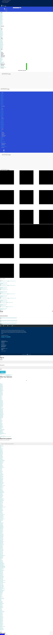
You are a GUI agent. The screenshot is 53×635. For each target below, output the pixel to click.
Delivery (1, 447)
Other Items (1, 426)
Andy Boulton (1, 451)
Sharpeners (2, 137)
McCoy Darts (2, 97)
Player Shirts (1, 610)
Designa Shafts (2, 111)
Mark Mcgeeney (1, 479)
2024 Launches (1, 620)
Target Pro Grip (1, 575)
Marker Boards (1, 430)
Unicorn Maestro (1, 515)
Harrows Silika (1, 537)
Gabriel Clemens (1, 462)
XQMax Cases (1, 619)
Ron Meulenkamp (1, 491)
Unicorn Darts (2, 102)
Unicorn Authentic (2, 549)
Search (20, 7)
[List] (26, 277)
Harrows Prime (1, 535)
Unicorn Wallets (1, 618)
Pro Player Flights (1, 408)
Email (1, 359)
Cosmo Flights (2, 120)
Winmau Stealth (1, 557)
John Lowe (1, 469)
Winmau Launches (2, 629)
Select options (1, 283)
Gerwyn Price (1, 463)
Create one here (4, 374)
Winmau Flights (1, 416)
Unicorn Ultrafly (1, 552)
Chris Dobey (1, 455)
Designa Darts (1, 386)
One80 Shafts (2, 113)
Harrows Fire (1, 532)
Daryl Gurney (1, 458)
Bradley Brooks (1, 453)
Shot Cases (1, 615)
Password (2, 365)
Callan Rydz (1, 454)
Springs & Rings (2, 138)
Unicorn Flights (2, 126)
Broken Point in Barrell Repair (3, 433)
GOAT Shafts (2, 116)
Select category (1, 445)
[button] (26, 66)
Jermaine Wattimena (2, 467)
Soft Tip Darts (1, 394)
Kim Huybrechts (1, 474)
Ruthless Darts (2, 100)
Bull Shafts (2, 109)
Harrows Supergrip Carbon (2, 567)
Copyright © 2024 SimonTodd (26, 354)
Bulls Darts (1, 384)
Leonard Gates (1, 499)
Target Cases (1, 617)
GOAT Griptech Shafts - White (3, 309)
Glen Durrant (1, 464)
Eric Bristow (1, 461)
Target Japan (1, 512)
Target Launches (1, 628)
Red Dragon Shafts (2, 574)
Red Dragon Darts (2, 99)
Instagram (6, 436)
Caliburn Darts (2, 104)
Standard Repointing (2, 66)
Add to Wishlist (3, 282)
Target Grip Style (1, 577)
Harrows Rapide (1, 536)
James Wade (1, 465)
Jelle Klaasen (1, 466)
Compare (1, 282)
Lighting (1, 596)
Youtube (8, 436)
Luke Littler (1, 477)
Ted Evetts (1, 497)
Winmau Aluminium (2, 590)
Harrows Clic (1, 530)
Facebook (1, 436)
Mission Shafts (1, 571)
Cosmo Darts (2, 94)
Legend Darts (1, 507)
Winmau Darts (2, 103)
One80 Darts (1, 389)
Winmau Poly (1, 556)
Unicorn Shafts (2, 115)
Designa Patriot (1, 527)
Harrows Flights (2, 122)
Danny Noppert (1, 457)
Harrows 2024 (1, 621)
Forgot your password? (2, 373)
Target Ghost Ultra (2, 544)
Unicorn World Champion (2, 514)
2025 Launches (1, 627)
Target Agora (1, 546)
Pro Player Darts (2, 93)
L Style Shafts (1, 407)
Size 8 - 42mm (1, 561)
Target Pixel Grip (1, 579)
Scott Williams (1, 493)
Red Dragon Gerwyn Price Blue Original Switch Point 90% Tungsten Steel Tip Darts (8, 323)
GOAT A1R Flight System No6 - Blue (3, 288)
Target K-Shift (1, 548)
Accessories (1, 398)
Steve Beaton (1, 496)
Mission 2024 (1, 624)
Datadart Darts (2, 95)
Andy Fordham (1, 452)
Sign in (3, 372)
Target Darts (2, 101)
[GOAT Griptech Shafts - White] (26, 306)
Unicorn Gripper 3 (2, 585)
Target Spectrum (1, 547)
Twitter (3, 436)
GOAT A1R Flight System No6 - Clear (3, 292)
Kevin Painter (1, 473)
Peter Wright (1, 484)
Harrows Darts (2, 96)
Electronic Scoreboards (3, 141)
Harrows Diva (1, 531)
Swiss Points (1, 420)
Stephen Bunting (1, 495)
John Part (1, 470)
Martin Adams (1, 480)
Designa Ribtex (1, 528)
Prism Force (1, 589)
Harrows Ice (1, 533)
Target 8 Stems (1, 578)
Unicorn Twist (1, 583)
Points (0, 599)
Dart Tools (2, 140)
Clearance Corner (1, 446)
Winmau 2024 (1, 623)
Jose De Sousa (1, 471)
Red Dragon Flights (2, 124)
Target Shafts (2, 114)
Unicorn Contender (2, 516)
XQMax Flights (2, 127)
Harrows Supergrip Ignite (2, 566)
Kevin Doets (1, 501)
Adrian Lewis (1, 449)
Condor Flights (2, 121)
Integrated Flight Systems (2, 626)
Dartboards (1, 593)
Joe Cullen (1, 468)
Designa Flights (1, 411)
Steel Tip (1, 419)
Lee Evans (1, 475)
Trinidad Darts (1, 513)
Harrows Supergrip (2, 565)
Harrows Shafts (2, 112)
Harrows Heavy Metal (2, 570)
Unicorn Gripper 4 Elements (3, 580)
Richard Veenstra (1, 486)
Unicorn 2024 (1, 622)
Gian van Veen (1, 502)
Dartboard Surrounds (2, 598)
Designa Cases (1, 614)
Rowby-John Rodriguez (2, 492)
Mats (0, 597)
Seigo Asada (1, 494)
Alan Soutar (1, 450)
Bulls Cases (1, 612)
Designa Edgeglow (2, 563)
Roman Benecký (1, 490)
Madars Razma (1, 478)
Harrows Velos (1, 539)
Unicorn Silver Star (2, 517)
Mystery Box (1, 630)
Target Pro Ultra (1, 543)
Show (0, 369)
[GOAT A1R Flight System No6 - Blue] (26, 285)
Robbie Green (1, 489)
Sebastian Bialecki (2, 500)
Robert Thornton (1, 488)
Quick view (6, 282)
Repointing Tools (3, 145)
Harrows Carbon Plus (2, 568)
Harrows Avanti (1, 529)
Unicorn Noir (1, 551)
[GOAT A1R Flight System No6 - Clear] (26, 289)
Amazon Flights (2, 119)
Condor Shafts (2, 110)
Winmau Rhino (1, 554)
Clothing (1, 428)
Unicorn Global (1, 518)
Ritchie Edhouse (1, 487)
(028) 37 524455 (5, 337)
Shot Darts (1, 391)
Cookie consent (2, 634)
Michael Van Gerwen (2, 482)
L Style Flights (1, 558)
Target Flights (2, 125)
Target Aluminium (2, 576)
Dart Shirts (1, 609)
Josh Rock (1, 472)
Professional (1, 397)
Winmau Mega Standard (2, 555)
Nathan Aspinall (1, 483)
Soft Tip (1, 107)
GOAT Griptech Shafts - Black (3, 305)
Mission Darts (2, 98)
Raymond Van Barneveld (2, 485)
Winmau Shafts (1, 587)
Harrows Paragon (1, 534)
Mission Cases (1, 616)
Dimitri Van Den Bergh (2, 460)
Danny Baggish (1, 456)
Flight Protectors (2, 139)
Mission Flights (2, 123)
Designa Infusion (1, 526)
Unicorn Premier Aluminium (2, 582)
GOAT (1, 105)
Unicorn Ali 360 (1, 584)
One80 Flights (1, 413)
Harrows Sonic (1, 538)
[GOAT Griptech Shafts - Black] (26, 302)
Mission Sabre (1, 572)
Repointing (1, 602)
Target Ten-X (1, 545)
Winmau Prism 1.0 (2, 588)
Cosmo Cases (1, 613)
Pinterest (10, 436)
